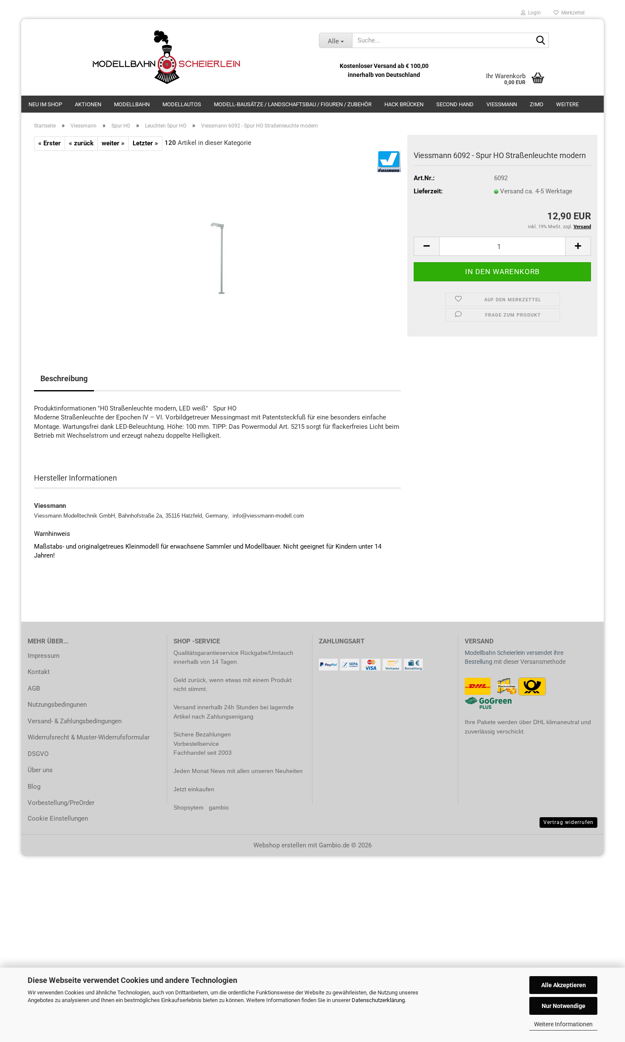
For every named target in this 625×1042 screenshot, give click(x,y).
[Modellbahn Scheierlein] (167, 57)
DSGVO (38, 754)
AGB (34, 688)
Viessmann (501, 104)
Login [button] (533, 13)
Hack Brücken (403, 104)
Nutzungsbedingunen (57, 704)
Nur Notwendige (563, 1005)
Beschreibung (64, 378)
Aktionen (88, 104)
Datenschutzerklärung (378, 1000)
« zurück (81, 143)
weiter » (113, 143)
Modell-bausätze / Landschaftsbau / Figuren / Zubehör (293, 104)
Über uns (40, 770)
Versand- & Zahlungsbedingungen (75, 721)
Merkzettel (572, 13)
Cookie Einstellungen (58, 818)
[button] (426, 246)
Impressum (44, 656)
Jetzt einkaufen (193, 789)
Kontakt (39, 672)
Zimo (536, 104)
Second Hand (455, 104)
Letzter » (145, 143)
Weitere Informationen (563, 1024)
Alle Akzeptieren (563, 985)
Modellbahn (132, 104)
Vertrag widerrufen (568, 822)
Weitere (567, 104)
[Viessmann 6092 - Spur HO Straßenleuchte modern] (217, 246)
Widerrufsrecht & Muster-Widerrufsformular (89, 737)
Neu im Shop (45, 104)
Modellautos (181, 104)
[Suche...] (541, 40)
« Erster (49, 143)
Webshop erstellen (279, 845)
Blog (34, 786)
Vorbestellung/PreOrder (61, 803)
